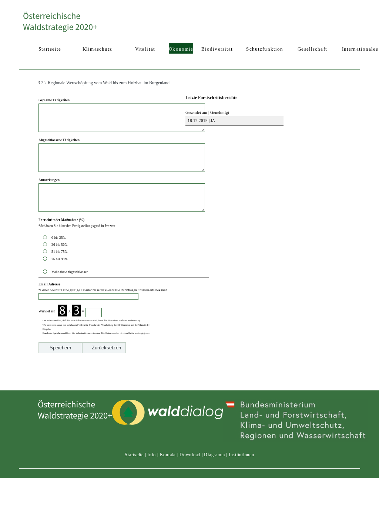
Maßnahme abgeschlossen (69, 272)
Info (151, 454)
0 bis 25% (59, 238)
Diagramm (214, 454)
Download (190, 454)
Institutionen (241, 454)
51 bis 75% (60, 252)
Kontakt (168, 454)
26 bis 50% (60, 245)
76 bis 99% (59, 259)
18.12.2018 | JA (201, 120)
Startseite (134, 454)
